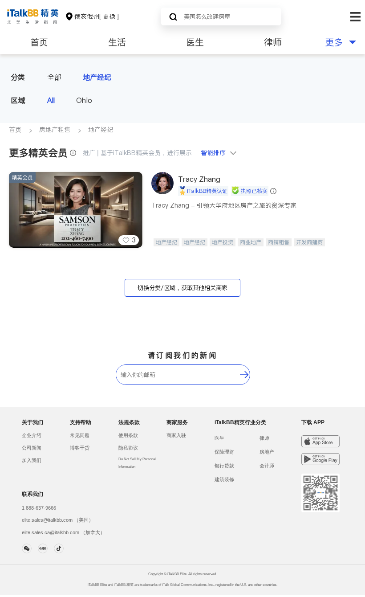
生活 (117, 42)
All (51, 100)
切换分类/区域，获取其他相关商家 (182, 288)
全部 (54, 77)
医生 (195, 42)
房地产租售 (54, 129)
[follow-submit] (244, 374)
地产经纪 (97, 77)
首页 (39, 42)
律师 (273, 42)
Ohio (84, 100)
